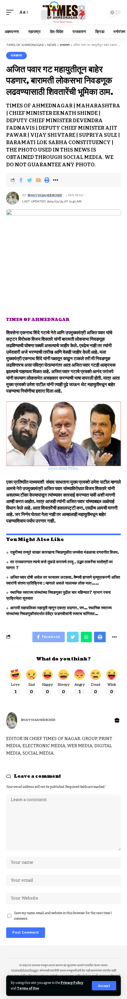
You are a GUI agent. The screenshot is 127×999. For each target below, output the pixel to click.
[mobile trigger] (11, 12)
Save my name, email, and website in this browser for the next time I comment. (63, 916)
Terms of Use (28, 988)
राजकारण (16, 55)
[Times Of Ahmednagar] (64, 12)
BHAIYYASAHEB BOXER (45, 195)
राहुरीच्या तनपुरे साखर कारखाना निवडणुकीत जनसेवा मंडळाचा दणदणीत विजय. (64, 552)
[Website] (117, 720)
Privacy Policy (72, 983)
